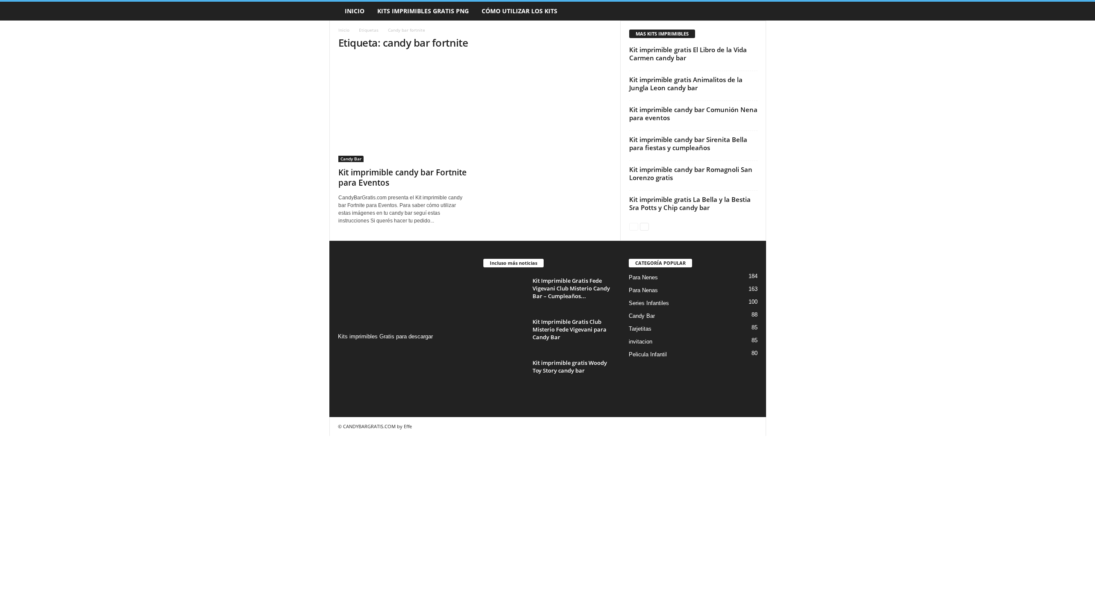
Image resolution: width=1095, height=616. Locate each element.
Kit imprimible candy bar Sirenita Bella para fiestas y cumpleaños (688, 143)
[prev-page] (633, 226)
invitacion (640, 341)
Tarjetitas (640, 329)
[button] (753, 11)
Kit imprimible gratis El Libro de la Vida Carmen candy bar (688, 53)
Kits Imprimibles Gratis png (423, 11)
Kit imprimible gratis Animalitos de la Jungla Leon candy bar (686, 83)
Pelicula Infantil (648, 354)
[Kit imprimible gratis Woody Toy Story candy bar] (504, 375)
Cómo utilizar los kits (519, 11)
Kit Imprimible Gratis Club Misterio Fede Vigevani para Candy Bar (570, 329)
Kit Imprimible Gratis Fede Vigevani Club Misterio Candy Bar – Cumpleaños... (571, 288)
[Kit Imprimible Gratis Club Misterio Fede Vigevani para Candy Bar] (504, 334)
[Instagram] (346, 353)
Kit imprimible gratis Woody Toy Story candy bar (570, 366)
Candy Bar (350, 159)
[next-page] (644, 226)
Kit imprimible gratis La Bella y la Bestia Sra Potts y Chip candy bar (690, 203)
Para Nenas (643, 290)
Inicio (354, 11)
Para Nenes (643, 277)
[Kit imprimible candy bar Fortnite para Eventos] (402, 110)
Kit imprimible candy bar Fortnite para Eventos (402, 177)
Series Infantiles (649, 303)
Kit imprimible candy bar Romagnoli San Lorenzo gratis (690, 173)
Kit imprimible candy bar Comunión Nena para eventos (693, 113)
